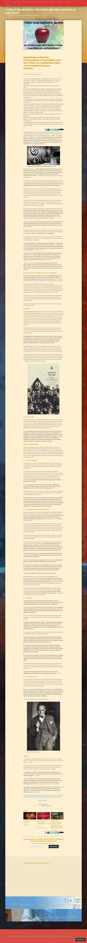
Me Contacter (60, 2)
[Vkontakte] (58, 130)
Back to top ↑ (69, 936)
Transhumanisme (52, 2)
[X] (48, 130)
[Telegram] (51, 130)
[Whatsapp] (53, 130)
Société (40, 2)
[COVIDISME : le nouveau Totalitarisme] (29, 815)
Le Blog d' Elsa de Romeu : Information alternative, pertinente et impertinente (40, 11)
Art (10, 2)
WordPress (49, 936)
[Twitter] (46, 130)
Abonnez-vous (53, 846)
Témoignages (67, 2)
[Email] (56, 130)
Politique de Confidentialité (60, 936)
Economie (19, 2)
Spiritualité (46, 2)
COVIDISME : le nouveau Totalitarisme (29, 821)
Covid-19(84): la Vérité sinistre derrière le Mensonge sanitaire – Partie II (43, 823)
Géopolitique (25, 2)
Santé (36, 2)
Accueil (6, 2)
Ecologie (14, 2)
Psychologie (31, 2)
